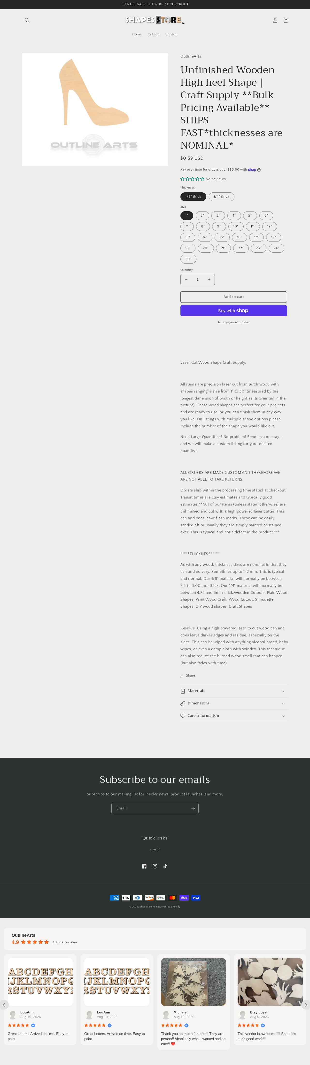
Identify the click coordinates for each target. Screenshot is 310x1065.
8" (203, 226)
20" (206, 248)
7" (187, 226)
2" (202, 216)
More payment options (233, 322)
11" (253, 226)
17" (256, 237)
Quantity (186, 270)
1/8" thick (193, 197)
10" (236, 226)
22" (241, 248)
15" (222, 237)
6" (266, 216)
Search (155, 849)
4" (234, 216)
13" (188, 237)
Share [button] (190, 676)
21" (223, 248)
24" (276, 248)
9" (219, 226)
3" (218, 216)
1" (187, 216)
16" (239, 237)
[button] (27, 20)
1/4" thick (221, 197)
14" (205, 237)
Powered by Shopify (168, 907)
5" (250, 216)
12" (269, 226)
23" (258, 248)
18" (273, 237)
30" (188, 259)
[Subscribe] (193, 808)
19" (188, 248)
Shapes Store (147, 907)
